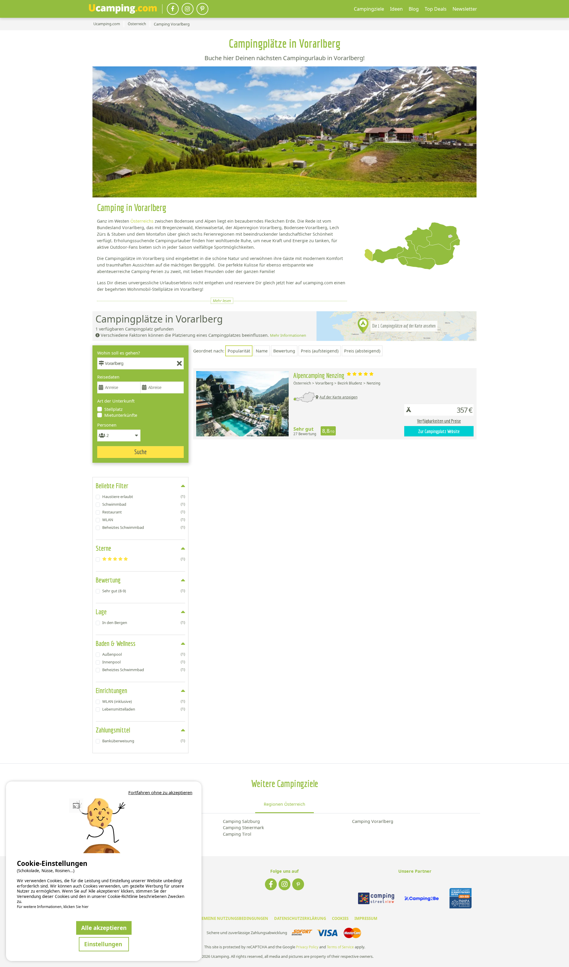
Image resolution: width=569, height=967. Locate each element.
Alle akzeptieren (104, 927)
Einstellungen (104, 944)
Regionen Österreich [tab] (284, 804)
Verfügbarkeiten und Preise (439, 421)
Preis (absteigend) (362, 351)
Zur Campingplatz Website (439, 431)
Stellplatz (113, 409)
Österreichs (142, 221)
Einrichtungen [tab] (111, 690)
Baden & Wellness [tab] (115, 643)
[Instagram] (188, 9)
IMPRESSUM (365, 918)
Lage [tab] (101, 611)
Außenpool (143, 654)
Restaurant (143, 512)
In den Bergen (143, 622)
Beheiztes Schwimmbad (143, 527)
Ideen (396, 9)
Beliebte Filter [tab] (112, 485)
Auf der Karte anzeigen (338, 397)
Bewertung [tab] (108, 580)
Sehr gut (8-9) (143, 590)
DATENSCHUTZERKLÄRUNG (300, 918)
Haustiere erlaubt (143, 496)
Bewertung (284, 351)
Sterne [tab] (103, 548)
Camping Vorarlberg (372, 821)
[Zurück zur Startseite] (123, 9)
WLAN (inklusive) (143, 701)
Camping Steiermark (243, 827)
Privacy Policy (307, 947)
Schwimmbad (143, 504)
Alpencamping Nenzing (319, 375)
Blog (414, 9)
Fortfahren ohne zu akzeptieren (160, 792)
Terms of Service (340, 947)
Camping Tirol (237, 834)
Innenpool (143, 662)
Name (262, 351)
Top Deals (436, 9)
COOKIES (340, 918)
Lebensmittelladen (143, 709)
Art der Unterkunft (116, 401)
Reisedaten (108, 377)
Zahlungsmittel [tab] (113, 730)
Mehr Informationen (288, 335)
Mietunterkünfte (120, 415)
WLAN (143, 519)
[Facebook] (173, 9)
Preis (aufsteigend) (319, 351)
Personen (106, 425)
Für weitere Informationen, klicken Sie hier (53, 906)
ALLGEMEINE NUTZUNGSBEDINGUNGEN (230, 918)
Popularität (239, 351)
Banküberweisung (143, 740)
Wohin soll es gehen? (118, 353)
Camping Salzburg (241, 821)
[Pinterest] (202, 9)
